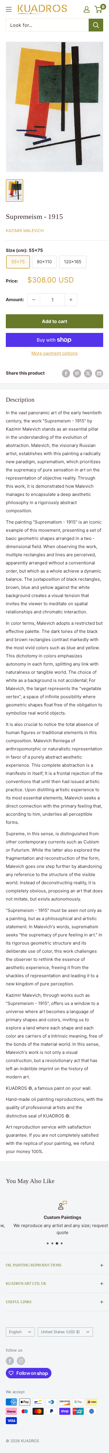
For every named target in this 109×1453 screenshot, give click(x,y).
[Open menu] (9, 9)
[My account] (87, 9)
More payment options (54, 353)
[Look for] (96, 25)
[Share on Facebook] (66, 373)
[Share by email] (99, 373)
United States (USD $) (60, 1332)
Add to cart (54, 321)
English (15, 1332)
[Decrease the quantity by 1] (34, 300)
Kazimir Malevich (25, 230)
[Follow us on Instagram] (21, 1361)
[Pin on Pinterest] (77, 373)
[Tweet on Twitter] (88, 373)
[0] (98, 9)
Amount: (15, 299)
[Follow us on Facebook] (10, 1361)
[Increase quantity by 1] (71, 300)
